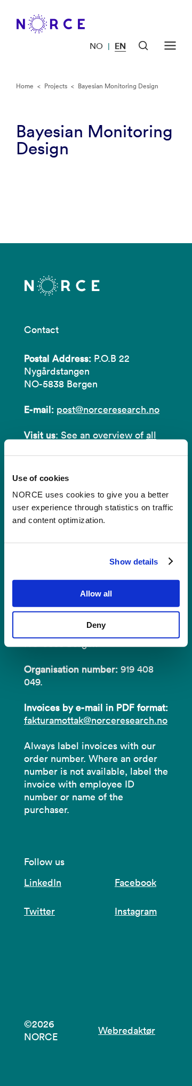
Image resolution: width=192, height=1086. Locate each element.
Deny (96, 624)
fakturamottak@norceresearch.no (95, 720)
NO (96, 45)
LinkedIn (42, 882)
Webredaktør (126, 1030)
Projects (55, 85)
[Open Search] (143, 46)
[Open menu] (170, 46)
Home (25, 85)
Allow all (96, 593)
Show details (133, 561)
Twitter (39, 911)
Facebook (135, 882)
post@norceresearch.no (108, 409)
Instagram (136, 911)
